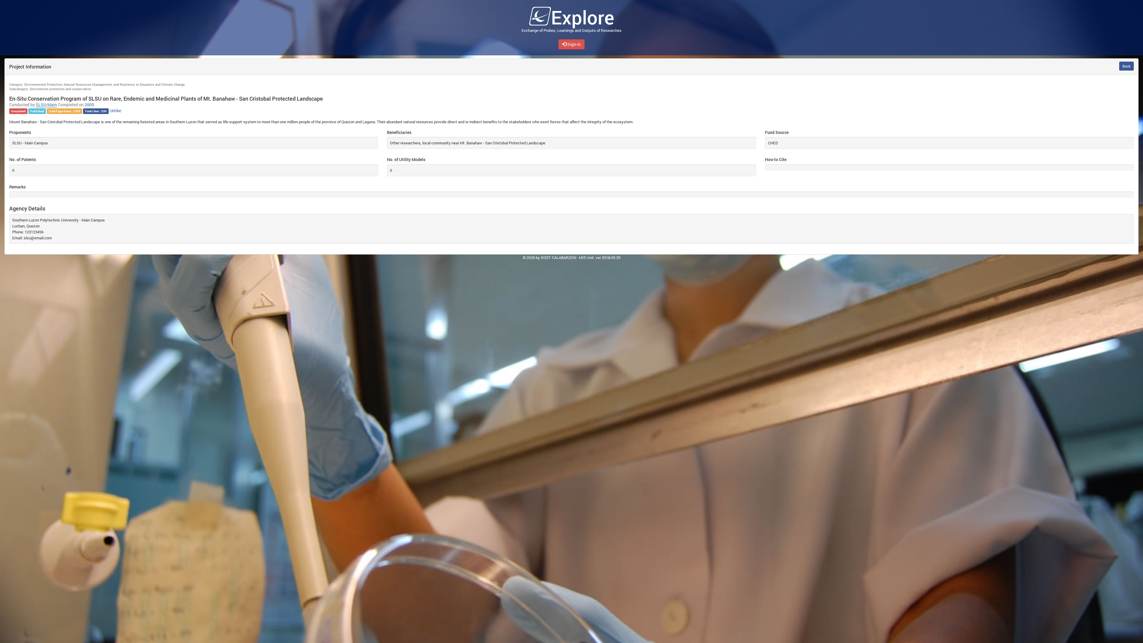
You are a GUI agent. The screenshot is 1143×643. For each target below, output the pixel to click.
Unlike (115, 110)
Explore (582, 17)
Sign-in (573, 44)
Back (1126, 66)
